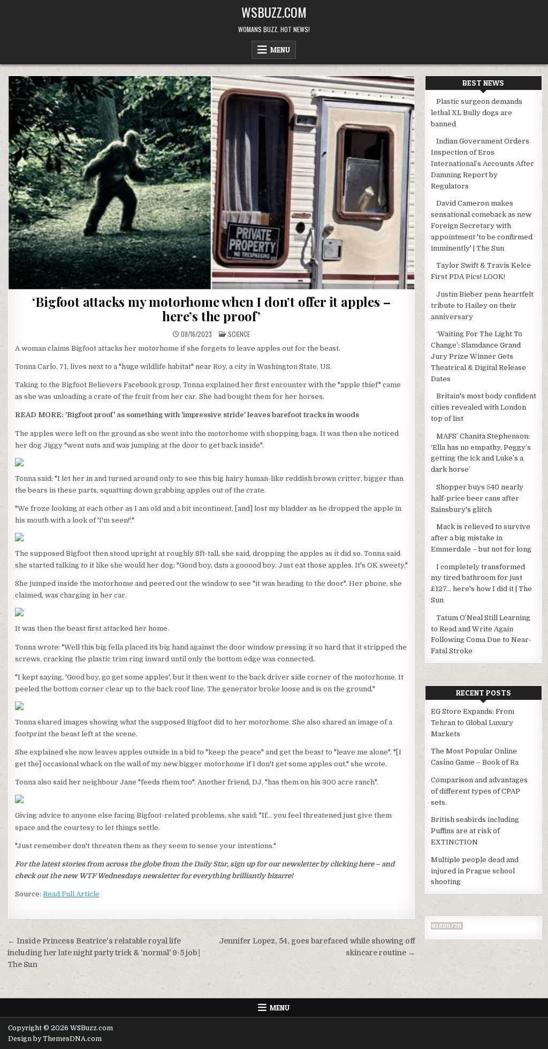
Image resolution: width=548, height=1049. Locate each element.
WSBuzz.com (274, 11)
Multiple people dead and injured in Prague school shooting (475, 871)
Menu (280, 50)
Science (239, 333)
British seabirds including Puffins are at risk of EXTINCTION (475, 831)
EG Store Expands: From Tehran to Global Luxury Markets (472, 722)
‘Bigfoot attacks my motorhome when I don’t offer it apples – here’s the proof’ (211, 308)
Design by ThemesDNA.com (55, 1039)
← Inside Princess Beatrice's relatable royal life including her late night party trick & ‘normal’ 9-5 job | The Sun (103, 953)
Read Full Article (71, 894)
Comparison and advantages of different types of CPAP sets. (479, 791)
